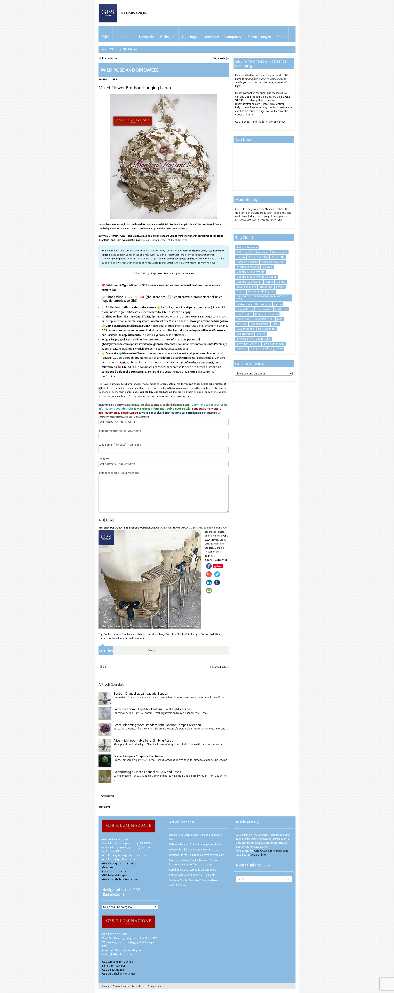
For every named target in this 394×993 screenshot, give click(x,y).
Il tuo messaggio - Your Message (118, 473)
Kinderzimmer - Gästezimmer (254, 304)
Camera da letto (258, 257)
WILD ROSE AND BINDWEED (125, 49)
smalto (261, 333)
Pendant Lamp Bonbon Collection (188, 224)
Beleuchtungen (259, 36)
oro (239, 314)
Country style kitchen (132, 634)
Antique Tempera (247, 247)
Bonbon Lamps (112, 634)
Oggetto (104, 459)
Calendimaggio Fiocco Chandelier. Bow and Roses (147, 772)
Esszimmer (266, 286)
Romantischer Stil (263, 319)
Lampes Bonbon (107, 638)
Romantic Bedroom (128, 638)
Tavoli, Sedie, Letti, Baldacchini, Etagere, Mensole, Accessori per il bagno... (215, 547)
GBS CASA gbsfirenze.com (271, 851)
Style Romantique (274, 343)
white (143, 638)
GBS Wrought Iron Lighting (119, 863)
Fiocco (280, 286)
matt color (281, 309)
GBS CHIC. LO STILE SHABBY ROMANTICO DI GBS (263, 298)
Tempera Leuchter (261, 348)
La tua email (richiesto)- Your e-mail (120, 444)
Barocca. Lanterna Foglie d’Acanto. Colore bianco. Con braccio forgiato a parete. (193, 862)
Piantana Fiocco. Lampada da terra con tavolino (196, 854)
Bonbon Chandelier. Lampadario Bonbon (140, 693)
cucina (269, 281)
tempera (242, 348)
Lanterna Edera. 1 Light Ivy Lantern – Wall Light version (151, 709)
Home (104, 49)
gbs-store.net (156, 297)
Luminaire (211, 36)
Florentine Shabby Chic (177, 634)
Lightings (189, 36)
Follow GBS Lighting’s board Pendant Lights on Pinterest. (164, 273)
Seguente (219, 58)
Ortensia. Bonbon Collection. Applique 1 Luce (195, 844)
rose (279, 319)
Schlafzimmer (245, 333)
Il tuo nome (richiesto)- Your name (119, 431)
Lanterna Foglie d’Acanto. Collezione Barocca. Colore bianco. (195, 882)
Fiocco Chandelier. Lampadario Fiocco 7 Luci (194, 849)
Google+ (107, 867)
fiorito (240, 291)
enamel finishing (155, 634)
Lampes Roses (245, 309)
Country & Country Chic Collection (257, 276)
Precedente (109, 58)
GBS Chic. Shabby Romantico (120, 879)
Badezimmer (279, 252)
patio (248, 314)
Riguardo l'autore (219, 666)
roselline (241, 323)
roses (275, 323)
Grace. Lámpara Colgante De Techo (138, 756)
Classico (267, 266)
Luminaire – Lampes (113, 965)
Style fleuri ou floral (248, 343)
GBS (105, 36)
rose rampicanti (259, 323)
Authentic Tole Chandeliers (252, 252)
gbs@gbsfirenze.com (248, 103)
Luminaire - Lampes (114, 871)
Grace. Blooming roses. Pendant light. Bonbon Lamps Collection (157, 725)
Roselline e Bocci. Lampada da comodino (192, 869)
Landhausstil (264, 309)
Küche (278, 304)
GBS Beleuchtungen (114, 875)
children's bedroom (248, 266)
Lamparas (233, 36)
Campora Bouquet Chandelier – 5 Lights (192, 875)
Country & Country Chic (250, 271)
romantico (243, 319)
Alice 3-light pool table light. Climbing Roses (143, 740)
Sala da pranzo (245, 328)
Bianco (241, 257)
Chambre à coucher (273, 262)
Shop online (258, 854)
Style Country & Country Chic (253, 338)
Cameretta (278, 257)
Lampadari (124, 36)
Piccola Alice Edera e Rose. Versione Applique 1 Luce (195, 837)
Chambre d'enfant (247, 262)
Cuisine (281, 281)
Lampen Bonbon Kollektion (206, 634)
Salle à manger (266, 328)
